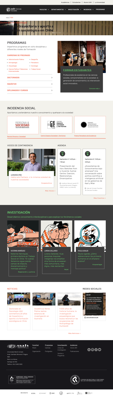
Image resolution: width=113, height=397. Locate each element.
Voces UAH (73, 348)
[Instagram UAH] (92, 349)
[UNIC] (52, 393)
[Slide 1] (53, 33)
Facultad (43, 9)
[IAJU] (42, 393)
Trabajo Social (35, 69)
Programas (100, 9)
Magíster (11, 84)
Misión (34, 348)
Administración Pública (16, 59)
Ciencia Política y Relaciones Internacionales (18, 70)
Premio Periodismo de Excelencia (85, 136)
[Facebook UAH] (96, 349)
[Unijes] (88, 393)
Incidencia (87, 9)
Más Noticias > (75, 333)
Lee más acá (4, 34)
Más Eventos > (100, 198)
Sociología (34, 66)
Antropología (13, 62)
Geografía (34, 59)
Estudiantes (76, 2)
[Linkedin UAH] (89, 349)
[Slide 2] (56, 33)
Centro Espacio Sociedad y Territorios (53, 136)
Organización (36, 351)
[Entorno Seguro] (61, 393)
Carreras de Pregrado (18, 55)
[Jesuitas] (79, 393)
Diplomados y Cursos (17, 90)
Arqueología (13, 66)
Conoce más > (94, 88)
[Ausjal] (33, 393)
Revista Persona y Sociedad (16, 136)
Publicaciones (74, 351)
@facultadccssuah (92, 317)
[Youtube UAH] (99, 349)
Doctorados (13, 78)
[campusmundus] (70, 393)
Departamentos (57, 9)
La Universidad (100, 2)
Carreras (47, 348)
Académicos (65, 2)
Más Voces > (50, 191)
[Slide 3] (59, 33)
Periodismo (34, 62)
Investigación (73, 9)
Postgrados (48, 351)
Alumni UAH (88, 2)
